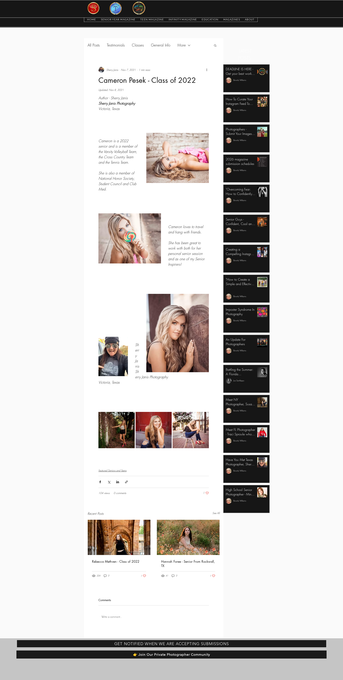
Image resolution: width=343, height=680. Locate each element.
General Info (160, 45)
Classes (138, 45)
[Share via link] (126, 482)
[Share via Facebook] (100, 482)
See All (216, 513)
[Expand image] (116, 430)
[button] (215, 45)
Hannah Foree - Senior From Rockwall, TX (188, 563)
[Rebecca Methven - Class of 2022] (119, 537)
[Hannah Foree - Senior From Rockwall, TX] (188, 537)
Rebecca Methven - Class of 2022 (115, 561)
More (181, 45)
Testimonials (116, 45)
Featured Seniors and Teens (112, 470)
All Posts (94, 45)
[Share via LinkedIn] (117, 482)
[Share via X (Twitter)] (109, 482)
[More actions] (207, 70)
